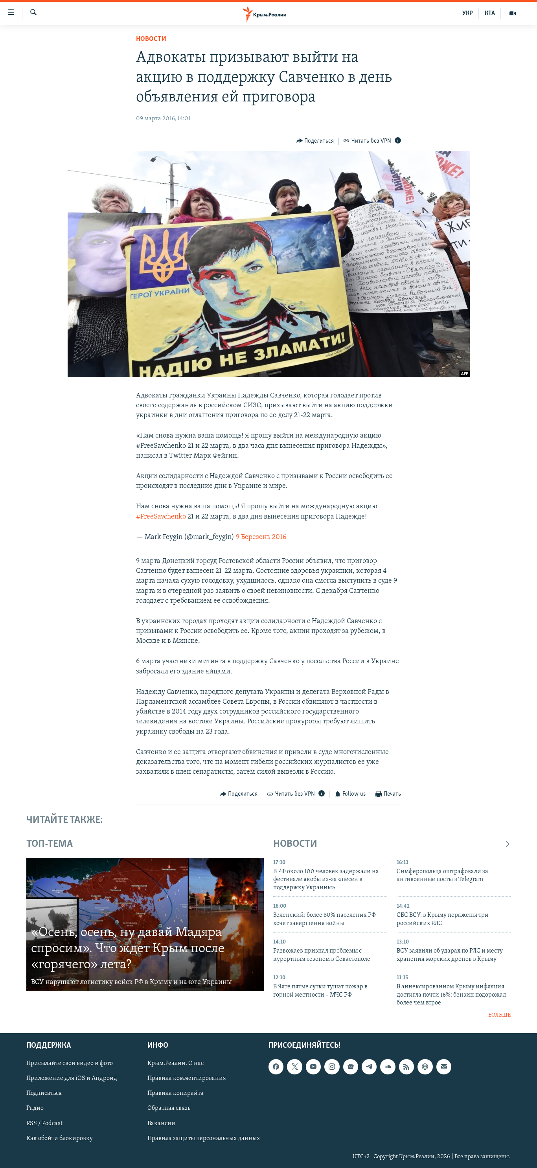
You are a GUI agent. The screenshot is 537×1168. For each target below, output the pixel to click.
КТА (490, 13)
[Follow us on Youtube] (313, 1066)
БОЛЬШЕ (499, 1015)
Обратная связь (168, 1108)
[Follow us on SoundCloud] (387, 1066)
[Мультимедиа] (512, 13)
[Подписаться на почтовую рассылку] (443, 1066)
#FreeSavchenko (161, 517)
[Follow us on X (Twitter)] (294, 1066)
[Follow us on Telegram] (369, 1066)
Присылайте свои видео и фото (69, 1063)
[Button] (315, 141)
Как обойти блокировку (59, 1138)
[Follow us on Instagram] (331, 1066)
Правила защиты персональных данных (203, 1138)
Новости (151, 39)
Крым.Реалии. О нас (175, 1063)
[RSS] (406, 1066)
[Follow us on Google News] (350, 1066)
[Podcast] (424, 1066)
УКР (467, 13)
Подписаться (44, 1093)
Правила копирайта (175, 1093)
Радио (35, 1108)
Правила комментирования (186, 1078)
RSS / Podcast (44, 1123)
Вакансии (161, 1123)
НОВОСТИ (295, 844)
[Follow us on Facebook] (275, 1066)
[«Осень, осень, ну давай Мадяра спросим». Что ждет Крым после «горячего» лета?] (145, 924)
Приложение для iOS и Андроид (71, 1078)
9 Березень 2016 (261, 537)
